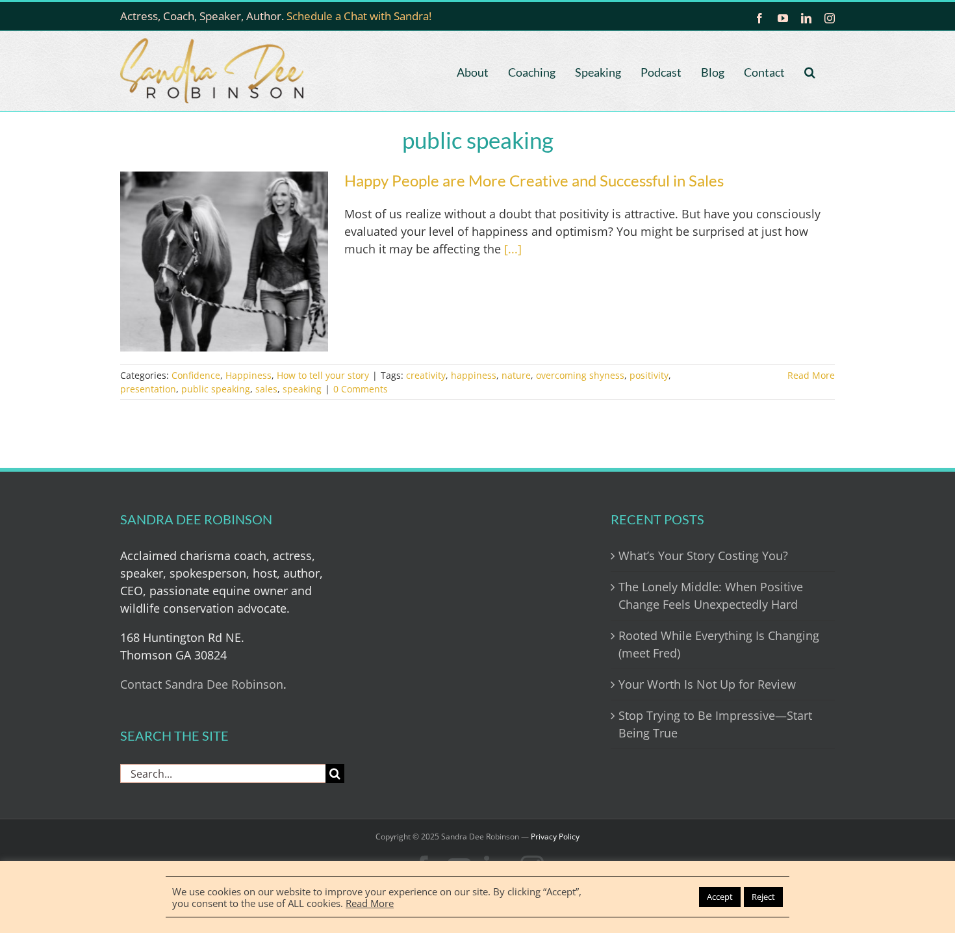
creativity (426, 375)
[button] (809, 71)
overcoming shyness (580, 375)
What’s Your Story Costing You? (703, 555)
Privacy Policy (555, 836)
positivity (649, 375)
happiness (473, 375)
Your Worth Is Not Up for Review (707, 684)
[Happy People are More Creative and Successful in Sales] (224, 261)
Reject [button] (763, 896)
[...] (513, 249)
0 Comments (360, 389)
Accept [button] (720, 896)
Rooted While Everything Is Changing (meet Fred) (718, 644)
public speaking (215, 389)
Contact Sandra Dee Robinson (201, 684)
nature (516, 375)
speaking (302, 389)
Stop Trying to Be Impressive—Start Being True (715, 724)
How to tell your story (323, 375)
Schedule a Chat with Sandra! (358, 15)
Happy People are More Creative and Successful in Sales (534, 180)
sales (266, 389)
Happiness (248, 375)
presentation (148, 389)
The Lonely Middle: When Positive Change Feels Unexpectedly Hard (710, 595)
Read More (811, 375)
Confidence (196, 375)
